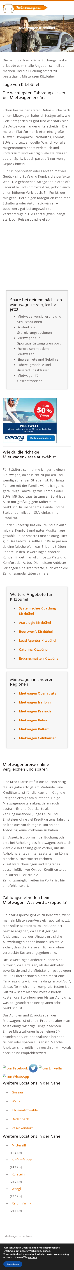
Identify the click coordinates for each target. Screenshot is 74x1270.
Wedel (16, 1101)
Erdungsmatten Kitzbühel (39, 658)
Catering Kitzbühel (33, 649)
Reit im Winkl (22, 1203)
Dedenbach (20, 1119)
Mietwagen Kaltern (34, 729)
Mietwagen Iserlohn (35, 702)
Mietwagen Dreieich (35, 711)
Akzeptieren (13, 1264)
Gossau (17, 1092)
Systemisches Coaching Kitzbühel (37, 611)
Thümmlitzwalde (25, 1110)
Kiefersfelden (22, 1160)
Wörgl (16, 1189)
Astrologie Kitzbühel (35, 622)
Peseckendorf (22, 1128)
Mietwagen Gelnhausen (38, 738)
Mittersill (19, 1145)
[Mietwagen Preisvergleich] (30, 420)
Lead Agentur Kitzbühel (37, 640)
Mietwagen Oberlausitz (37, 693)
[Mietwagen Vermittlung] (25, 8)
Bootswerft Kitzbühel (36, 631)
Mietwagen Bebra (33, 720)
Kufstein (18, 1174)
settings (32, 1257)
